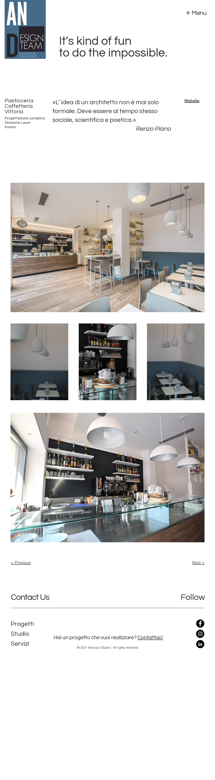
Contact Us (30, 597)
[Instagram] (200, 634)
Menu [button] (199, 13)
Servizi (20, 643)
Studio (20, 634)
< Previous (21, 562)
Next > (198, 562)
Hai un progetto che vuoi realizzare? (95, 637)
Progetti (22, 624)
